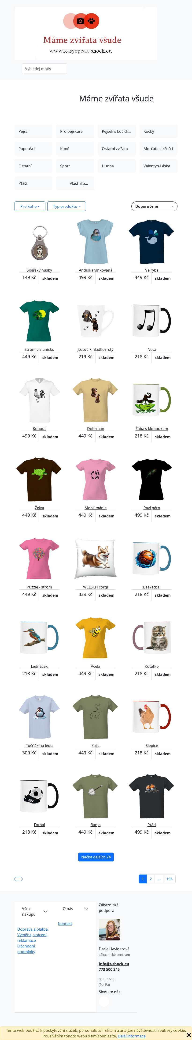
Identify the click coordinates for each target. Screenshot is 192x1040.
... (159, 879)
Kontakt (65, 923)
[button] (18, 96)
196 (169, 879)
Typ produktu (65, 206)
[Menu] (174, 35)
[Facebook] (104, 1001)
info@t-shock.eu (114, 963)
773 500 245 (109, 969)
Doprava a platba (32, 929)
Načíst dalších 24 (96, 857)
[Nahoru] (18, 879)
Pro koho (28, 206)
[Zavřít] (189, 1035)
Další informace (132, 1036)
